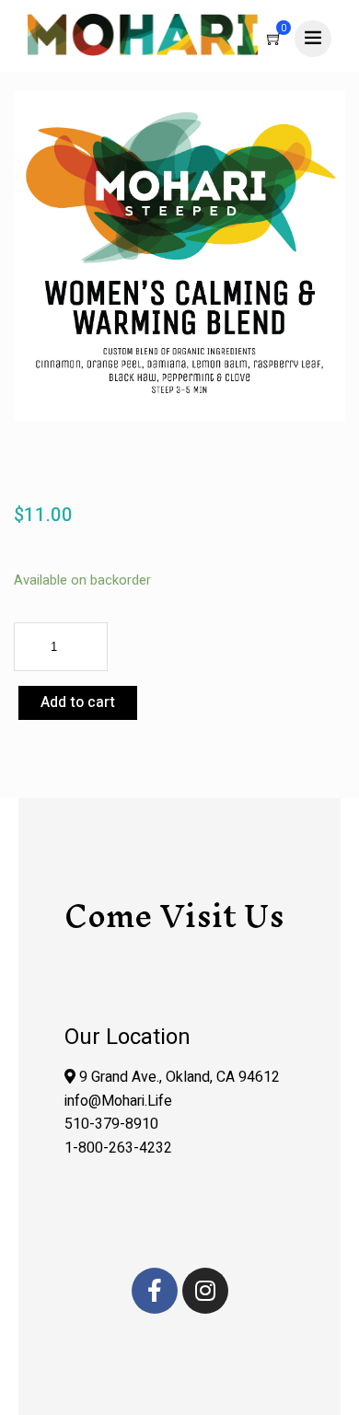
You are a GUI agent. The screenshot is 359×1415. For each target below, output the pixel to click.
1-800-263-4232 (118, 1148)
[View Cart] (274, 40)
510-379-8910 (111, 1124)
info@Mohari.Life (118, 1101)
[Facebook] (155, 1291)
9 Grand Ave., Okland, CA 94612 (177, 1077)
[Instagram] (205, 1291)
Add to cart (78, 702)
